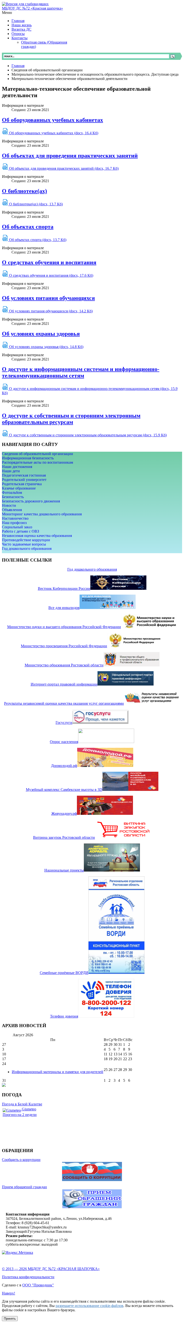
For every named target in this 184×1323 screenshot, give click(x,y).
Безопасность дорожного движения (31, 501)
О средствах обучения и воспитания (49, 262)
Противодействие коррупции (26, 540)
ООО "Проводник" (38, 1285)
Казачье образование (19, 488)
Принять (10, 1318)
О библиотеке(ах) (24, 191)
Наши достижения (17, 467)
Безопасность (13, 497)
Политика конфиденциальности (28, 1277)
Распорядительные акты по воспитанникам (37, 462)
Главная (18, 66)
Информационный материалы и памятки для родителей (57, 1072)
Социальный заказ (17, 527)
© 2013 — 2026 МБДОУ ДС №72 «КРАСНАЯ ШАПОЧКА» (51, 1269)
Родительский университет (24, 480)
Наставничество (15, 518)
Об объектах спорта (27, 227)
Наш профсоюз (14, 523)
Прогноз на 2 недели (20, 1115)
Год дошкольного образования (27, 548)
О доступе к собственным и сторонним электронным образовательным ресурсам (71, 418)
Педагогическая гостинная (24, 475)
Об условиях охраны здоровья (41, 334)
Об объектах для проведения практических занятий (70, 155)
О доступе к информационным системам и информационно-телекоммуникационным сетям (80, 372)
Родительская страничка (22, 484)
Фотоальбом (12, 492)
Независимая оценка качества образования (37, 536)
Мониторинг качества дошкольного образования (42, 514)
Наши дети (11, 471)
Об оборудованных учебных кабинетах (52, 120)
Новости (9, 505)
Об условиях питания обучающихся (48, 298)
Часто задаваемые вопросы (24, 544)
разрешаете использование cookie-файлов (89, 1306)
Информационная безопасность (28, 458)
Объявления (12, 510)
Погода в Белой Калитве (22, 1104)
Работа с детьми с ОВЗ (20, 531)
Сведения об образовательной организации (37, 454)
